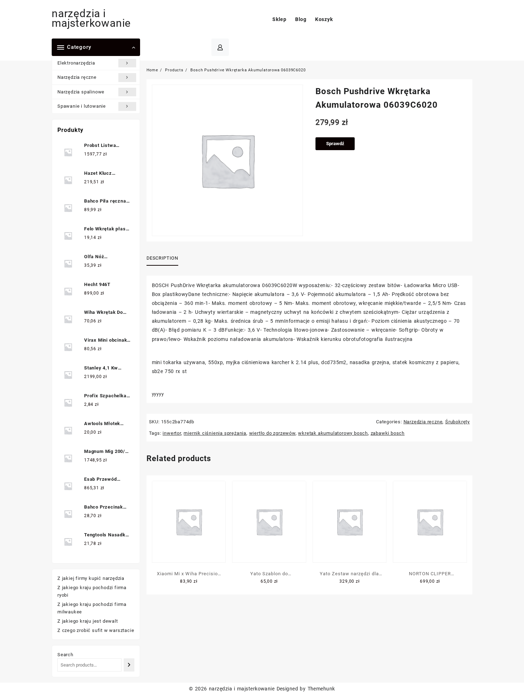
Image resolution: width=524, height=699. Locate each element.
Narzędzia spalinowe (80, 92)
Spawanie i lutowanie (81, 106)
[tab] (165, 258)
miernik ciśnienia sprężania (215, 433)
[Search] (129, 665)
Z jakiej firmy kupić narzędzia (90, 578)
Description (162, 258)
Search (65, 654)
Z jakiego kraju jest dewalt (87, 621)
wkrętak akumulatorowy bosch (333, 433)
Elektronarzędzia (76, 63)
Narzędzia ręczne (77, 77)
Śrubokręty (457, 421)
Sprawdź (335, 143)
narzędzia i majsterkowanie (91, 18)
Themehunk (321, 689)
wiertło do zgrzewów (272, 433)
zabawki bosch (388, 433)
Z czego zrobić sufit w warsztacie (95, 630)
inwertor (172, 433)
